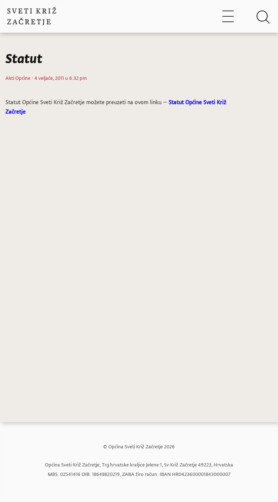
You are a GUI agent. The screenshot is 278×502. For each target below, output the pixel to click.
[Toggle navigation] (228, 16)
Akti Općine (17, 77)
